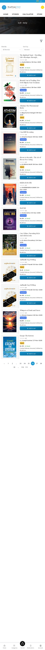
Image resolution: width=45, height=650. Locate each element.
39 (14, 367)
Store (39, 14)
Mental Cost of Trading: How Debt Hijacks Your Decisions (30, 81)
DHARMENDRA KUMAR (29, 188)
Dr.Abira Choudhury (28, 240)
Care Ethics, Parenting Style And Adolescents (30, 234)
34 (24, 363)
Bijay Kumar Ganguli (29, 113)
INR (40, 1)
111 (26, 367)
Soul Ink (23, 208)
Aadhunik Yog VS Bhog (28, 260)
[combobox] (12, 50)
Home (5, 14)
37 (37, 363)
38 (41, 363)
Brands (4, 47)
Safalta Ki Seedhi (26, 183)
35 (29, 363)
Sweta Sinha (26, 213)
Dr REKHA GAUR (27, 164)
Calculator (28, 14)
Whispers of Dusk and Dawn (30, 310)
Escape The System (27, 336)
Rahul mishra (26, 87)
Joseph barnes (27, 340)
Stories (15, 14)
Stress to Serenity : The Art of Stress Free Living (30, 158)
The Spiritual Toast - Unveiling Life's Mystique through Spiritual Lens (30, 56)
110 (22, 367)
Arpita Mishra (26, 62)
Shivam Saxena (27, 315)
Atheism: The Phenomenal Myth (29, 107)
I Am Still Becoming (27, 132)
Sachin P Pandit (27, 264)
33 (20, 363)
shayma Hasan (27, 137)
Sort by (25, 47)
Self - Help (22, 23)
